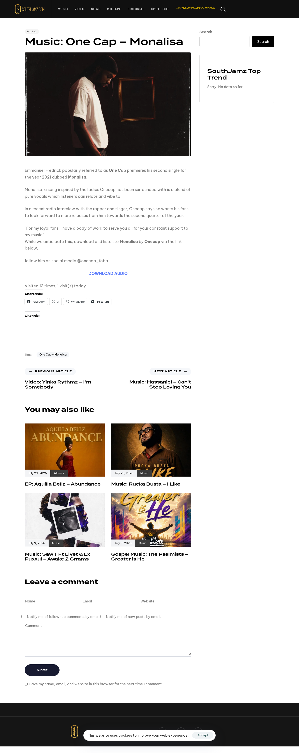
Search (205, 32)
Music (63, 9)
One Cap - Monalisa (53, 354)
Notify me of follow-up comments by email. (63, 616)
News (95, 9)
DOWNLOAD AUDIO (108, 273)
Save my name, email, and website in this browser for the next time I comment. (96, 684)
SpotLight (160, 9)
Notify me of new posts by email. (133, 616)
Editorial (136, 9)
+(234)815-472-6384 (195, 8)
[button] (222, 9)
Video (80, 9)
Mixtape (114, 9)
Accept (202, 735)
